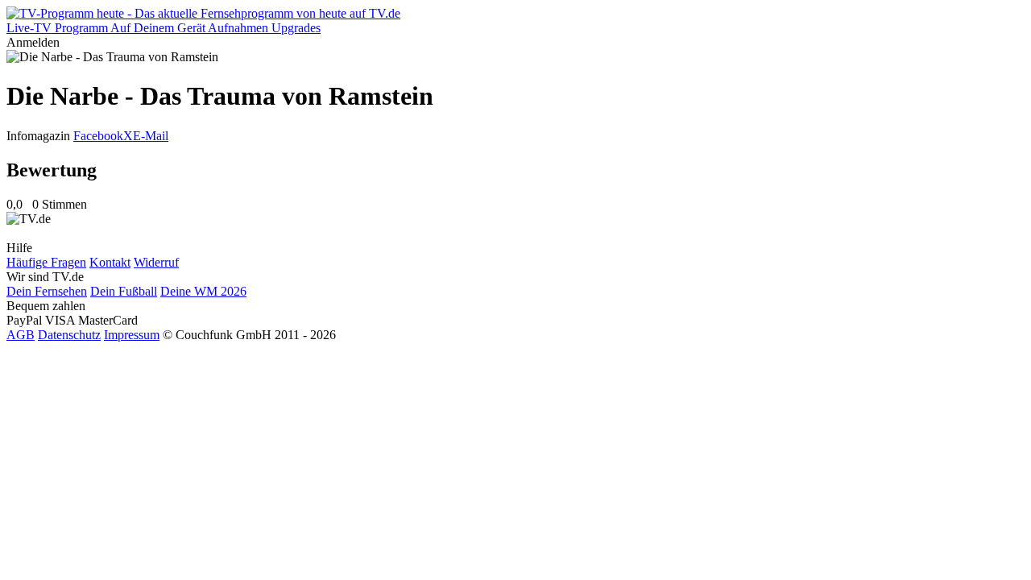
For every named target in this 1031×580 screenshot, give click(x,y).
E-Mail (150, 136)
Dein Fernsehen (46, 291)
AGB (20, 335)
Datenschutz (69, 335)
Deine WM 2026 (203, 291)
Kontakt (109, 262)
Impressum (131, 335)
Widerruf (156, 262)
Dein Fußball (123, 291)
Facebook (98, 136)
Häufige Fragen (46, 262)
